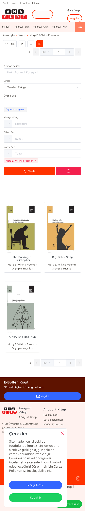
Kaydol (75, 18)
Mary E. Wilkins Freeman (22, 264)
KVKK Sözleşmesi (53, 424)
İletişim (36, 3)
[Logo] (14, 14)
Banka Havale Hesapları (16, 3)
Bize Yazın (71, 504)
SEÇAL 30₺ (21, 27)
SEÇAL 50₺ (40, 27)
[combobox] (42, 102)
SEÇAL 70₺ (59, 27)
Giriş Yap (73, 10)
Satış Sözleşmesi (53, 419)
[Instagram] (78, 479)
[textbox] (42, 102)
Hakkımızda (50, 414)
